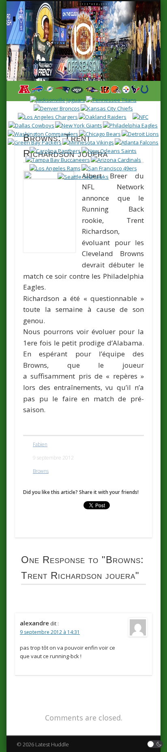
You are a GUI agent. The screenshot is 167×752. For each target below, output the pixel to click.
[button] (155, 744)
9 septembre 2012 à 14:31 (50, 632)
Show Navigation (131, 72)
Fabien (40, 444)
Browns (41, 471)
